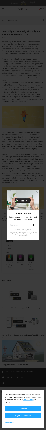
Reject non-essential (23, 415)
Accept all (23, 408)
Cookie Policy (28, 399)
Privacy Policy (22, 234)
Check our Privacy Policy (23, 230)
